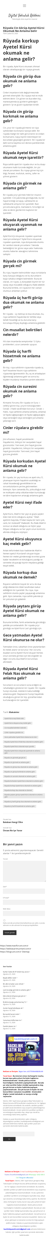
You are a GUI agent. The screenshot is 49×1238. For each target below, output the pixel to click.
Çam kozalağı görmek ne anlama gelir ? (17, 990)
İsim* (5, 887)
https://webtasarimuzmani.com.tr (15, 948)
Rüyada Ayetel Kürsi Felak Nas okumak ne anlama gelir (24, 742)
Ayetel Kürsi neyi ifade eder (14, 718)
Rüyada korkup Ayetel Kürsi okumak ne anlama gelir (23, 786)
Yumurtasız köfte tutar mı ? (12, 1020)
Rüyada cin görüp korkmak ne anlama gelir (20, 772)
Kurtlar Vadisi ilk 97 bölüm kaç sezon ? (16, 972)
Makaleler (14, 712)
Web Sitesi (6, 909)
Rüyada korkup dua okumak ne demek (18, 790)
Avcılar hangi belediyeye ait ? (13, 1008)
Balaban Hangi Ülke (13, 822)
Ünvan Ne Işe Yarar (12, 830)
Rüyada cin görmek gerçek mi (15, 758)
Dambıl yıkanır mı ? (9, 1026)
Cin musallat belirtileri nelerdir (15, 728)
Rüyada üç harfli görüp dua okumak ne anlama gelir (23, 801)
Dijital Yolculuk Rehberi (24, 15)
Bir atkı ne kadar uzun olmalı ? (13, 984)
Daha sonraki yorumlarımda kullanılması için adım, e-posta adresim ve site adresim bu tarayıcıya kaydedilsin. (24, 924)
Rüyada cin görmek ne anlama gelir (17, 762)
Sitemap (26, 951)
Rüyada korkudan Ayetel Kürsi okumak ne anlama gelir (24, 781)
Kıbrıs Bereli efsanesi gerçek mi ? (14, 996)
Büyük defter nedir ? (10, 978)
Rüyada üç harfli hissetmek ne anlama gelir (20, 806)
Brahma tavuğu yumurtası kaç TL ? (15, 1002)
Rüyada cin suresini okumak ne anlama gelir (20, 776)
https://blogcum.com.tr (10, 951)
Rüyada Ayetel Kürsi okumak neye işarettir (19, 746)
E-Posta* (6, 898)
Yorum (5, 859)
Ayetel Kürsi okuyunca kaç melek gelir (18, 723)
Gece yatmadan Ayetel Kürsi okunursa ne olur (21, 737)
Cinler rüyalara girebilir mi (14, 732)
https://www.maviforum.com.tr (14, 945)
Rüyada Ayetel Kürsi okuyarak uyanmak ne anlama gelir (22, 752)
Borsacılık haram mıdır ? (11, 1014)
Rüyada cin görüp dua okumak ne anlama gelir (21, 767)
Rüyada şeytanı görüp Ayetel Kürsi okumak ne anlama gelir (23, 796)
